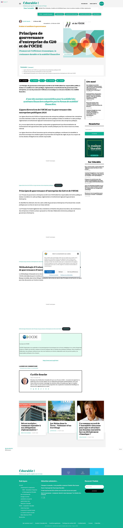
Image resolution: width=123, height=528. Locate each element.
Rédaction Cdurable (26, 433)
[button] (78, 254)
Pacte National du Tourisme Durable (52, 488)
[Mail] (35, 388)
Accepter (49, 271)
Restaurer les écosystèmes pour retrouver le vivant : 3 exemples (94, 193)
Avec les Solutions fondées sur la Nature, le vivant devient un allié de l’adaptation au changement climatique (94, 187)
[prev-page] (42, 498)
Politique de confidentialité (67, 275)
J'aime (68, 468)
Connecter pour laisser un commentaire (29, 368)
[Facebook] (30, 388)
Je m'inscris (94, 491)
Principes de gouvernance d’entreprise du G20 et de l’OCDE (37, 71)
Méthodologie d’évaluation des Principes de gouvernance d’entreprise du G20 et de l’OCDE (40, 329)
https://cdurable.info (35, 377)
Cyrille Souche (26, 21)
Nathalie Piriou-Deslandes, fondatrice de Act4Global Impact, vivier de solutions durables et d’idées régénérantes (93, 96)
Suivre (120, 449)
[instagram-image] (7, 460)
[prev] (99, 8)
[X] (43, 388)
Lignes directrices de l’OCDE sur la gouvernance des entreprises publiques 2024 (42, 69)
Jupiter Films (53, 430)
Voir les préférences (72, 271)
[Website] (45, 388)
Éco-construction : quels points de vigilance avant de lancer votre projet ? (94, 168)
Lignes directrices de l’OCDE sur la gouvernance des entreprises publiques (36, 185)
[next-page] (44, 498)
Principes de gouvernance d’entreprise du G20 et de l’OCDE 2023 (34, 261)
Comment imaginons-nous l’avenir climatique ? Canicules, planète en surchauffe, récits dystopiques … (93, 112)
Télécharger (58, 185)
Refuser (61, 271)
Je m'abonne (94, 133)
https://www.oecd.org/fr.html (50, 360)
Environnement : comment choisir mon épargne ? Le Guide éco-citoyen (61, 493)
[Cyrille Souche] (20, 21)
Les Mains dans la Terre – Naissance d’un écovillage (60, 425)
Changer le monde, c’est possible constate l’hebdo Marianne (60, 485)
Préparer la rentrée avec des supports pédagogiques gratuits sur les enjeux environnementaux (94, 180)
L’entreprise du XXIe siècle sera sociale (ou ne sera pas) (58, 490)
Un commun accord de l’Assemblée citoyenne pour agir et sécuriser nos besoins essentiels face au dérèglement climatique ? (94, 87)
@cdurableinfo (9, 448)
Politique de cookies (53, 275)
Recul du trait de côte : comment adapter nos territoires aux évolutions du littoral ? (59, 8)
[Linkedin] (33, 388)
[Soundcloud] (38, 388)
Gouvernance (68, 54)
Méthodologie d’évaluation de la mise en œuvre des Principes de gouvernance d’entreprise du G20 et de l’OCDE (50, 73)
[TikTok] (40, 388)
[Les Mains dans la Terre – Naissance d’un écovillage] (61, 411)
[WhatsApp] (48, 388)
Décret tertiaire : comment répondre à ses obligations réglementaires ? (31, 426)
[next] (102, 8)
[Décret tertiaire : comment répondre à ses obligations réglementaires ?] (32, 411)
